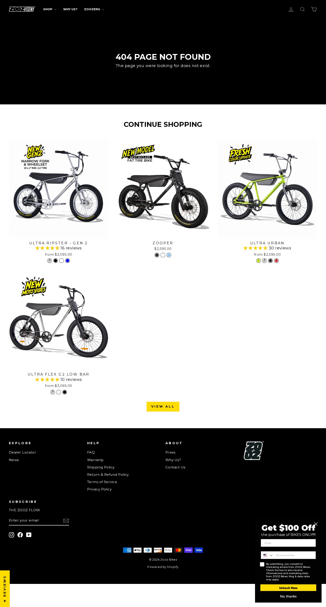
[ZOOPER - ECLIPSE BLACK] (157, 255)
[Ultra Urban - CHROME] (264, 261)
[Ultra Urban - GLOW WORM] (258, 261)
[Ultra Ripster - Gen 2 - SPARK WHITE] (61, 261)
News (14, 460)
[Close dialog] (316, 524)
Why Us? (70, 9)
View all (163, 406)
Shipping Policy (101, 467)
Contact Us (175, 467)
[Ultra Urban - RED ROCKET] (276, 261)
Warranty (95, 460)
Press (170, 452)
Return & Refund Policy (108, 474)
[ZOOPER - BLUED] (169, 255)
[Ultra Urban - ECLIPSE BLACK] (270, 261)
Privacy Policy (99, 489)
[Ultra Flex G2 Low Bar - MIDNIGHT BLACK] (65, 392)
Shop (48, 9)
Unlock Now (288, 587)
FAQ (91, 452)
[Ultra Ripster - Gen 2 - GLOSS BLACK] (55, 261)
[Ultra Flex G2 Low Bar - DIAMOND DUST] (59, 392)
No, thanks (288, 596)
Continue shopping (163, 73)
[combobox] (267, 555)
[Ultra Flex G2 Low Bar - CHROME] (53, 392)
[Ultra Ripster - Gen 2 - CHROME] (49, 261)
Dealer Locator (22, 452)
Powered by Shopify (162, 567)
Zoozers (92, 9)
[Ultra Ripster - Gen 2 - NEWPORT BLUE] (67, 261)
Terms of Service (102, 482)
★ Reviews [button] (5, 588)
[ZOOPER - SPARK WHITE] (163, 255)
